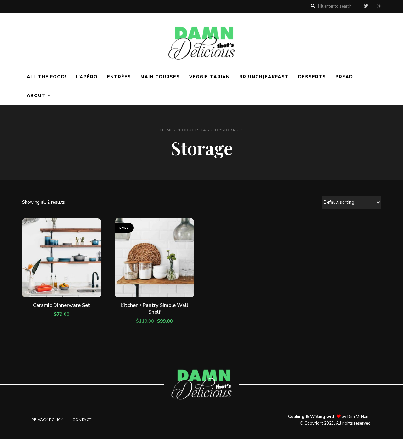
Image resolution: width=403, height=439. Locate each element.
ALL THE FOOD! (46, 77)
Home (166, 130)
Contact (82, 419)
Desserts (312, 77)
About (36, 96)
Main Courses (160, 77)
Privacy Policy (47, 419)
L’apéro (87, 77)
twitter (366, 6)
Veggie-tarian (209, 77)
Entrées (119, 77)
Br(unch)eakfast (264, 77)
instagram (378, 6)
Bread (344, 77)
